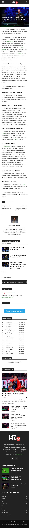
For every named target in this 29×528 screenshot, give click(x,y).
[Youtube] (16, 458)
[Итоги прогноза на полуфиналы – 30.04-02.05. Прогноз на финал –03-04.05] (5, 408)
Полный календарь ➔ (7, 297)
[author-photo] (14, 223)
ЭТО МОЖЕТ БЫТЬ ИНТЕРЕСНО (10, 241)
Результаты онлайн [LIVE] (9, 521)
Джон (3, 133)
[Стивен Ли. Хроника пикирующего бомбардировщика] (5, 478)
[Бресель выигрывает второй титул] (5, 249)
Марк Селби (9, 41)
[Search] (27, 2)
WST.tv (3, 251)
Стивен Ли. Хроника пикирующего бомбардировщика (16, 477)
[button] (2, 2)
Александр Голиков (7, 24)
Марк (24, 184)
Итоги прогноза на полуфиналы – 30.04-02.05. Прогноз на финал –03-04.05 (19, 408)
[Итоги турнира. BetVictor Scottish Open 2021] (5, 257)
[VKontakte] (12, 458)
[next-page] (5, 272)
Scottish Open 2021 (10, 201)
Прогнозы (3, 5)
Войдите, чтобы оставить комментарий (14, 282)
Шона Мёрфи (19, 53)
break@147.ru (19, 454)
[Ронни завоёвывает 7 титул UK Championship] (5, 486)
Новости (3, 391)
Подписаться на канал (15, 311)
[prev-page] (2, 272)
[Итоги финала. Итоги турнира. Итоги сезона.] (14, 382)
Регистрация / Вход (21, 521)
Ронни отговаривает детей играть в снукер (21, 209)
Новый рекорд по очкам (6, 209)
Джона (15, 139)
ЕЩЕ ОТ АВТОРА (6, 243)
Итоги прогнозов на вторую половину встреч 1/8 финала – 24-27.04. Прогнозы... (19, 425)
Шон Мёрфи (6, 146)
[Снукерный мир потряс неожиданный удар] (5, 470)
